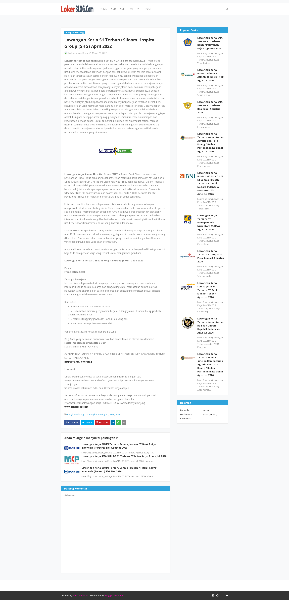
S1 (107, 414)
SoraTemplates (80, 595)
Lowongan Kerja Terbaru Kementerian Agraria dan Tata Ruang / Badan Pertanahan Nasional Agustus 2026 (210, 142)
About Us (208, 410)
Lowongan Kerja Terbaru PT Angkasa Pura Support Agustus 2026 (210, 256)
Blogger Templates (114, 595)
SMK (118, 414)
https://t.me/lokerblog (78, 361)
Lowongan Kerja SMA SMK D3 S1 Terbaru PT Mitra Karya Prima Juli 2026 (123, 456)
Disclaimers (186, 414)
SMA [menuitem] (113, 9)
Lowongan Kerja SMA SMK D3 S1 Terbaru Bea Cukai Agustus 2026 (210, 107)
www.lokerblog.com (76, 406)
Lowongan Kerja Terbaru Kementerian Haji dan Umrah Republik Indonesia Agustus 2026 (210, 325)
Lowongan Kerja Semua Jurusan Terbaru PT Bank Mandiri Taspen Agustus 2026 (207, 290)
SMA (112, 414)
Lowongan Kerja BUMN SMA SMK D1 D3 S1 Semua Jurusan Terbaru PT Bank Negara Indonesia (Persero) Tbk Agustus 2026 (210, 183)
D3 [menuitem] (131, 9)
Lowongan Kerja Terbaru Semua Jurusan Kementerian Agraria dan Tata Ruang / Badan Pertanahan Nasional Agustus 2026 (210, 364)
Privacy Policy (210, 414)
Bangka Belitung (75, 414)
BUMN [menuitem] (103, 9)
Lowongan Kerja (79, 52)
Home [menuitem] (147, 9)
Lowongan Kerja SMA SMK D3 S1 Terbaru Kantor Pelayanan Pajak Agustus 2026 (210, 43)
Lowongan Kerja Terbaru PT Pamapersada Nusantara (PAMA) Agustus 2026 (208, 222)
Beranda (184, 410)
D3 (86, 414)
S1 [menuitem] (138, 9)
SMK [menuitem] (122, 9)
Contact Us (185, 418)
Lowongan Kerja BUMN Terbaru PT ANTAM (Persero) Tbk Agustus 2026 (210, 75)
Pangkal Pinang (97, 414)
